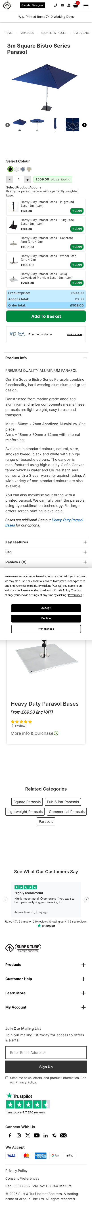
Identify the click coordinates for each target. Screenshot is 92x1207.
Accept (46, 608)
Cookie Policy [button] (62, 590)
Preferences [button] (75, 595)
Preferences (46, 629)
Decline (46, 618)
